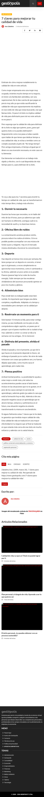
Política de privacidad (11, 744)
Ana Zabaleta (9, 26)
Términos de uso (9, 741)
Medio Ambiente (9, 774)
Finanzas (7, 769)
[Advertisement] (22, 57)
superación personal (10, 447)
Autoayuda (7, 14)
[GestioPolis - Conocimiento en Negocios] (9, 711)
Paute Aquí (7, 733)
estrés (29, 439)
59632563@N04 (34, 511)
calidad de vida (18, 439)
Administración (9, 755)
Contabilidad (8, 760)
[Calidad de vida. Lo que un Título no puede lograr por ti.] (22, 539)
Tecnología (7, 782)
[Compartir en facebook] (25, 30)
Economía (7, 763)
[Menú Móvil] (39, 3)
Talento (6, 780)
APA (3, 464)
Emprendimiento (9, 766)
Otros (6, 777)
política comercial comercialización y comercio (18, 443)
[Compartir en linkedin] (35, 30)
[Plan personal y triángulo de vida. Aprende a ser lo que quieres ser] (22, 577)
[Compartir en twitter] (30, 30)
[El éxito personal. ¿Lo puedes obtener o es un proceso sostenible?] (22, 616)
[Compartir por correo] (40, 30)
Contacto (7, 738)
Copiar (4, 484)
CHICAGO (17, 464)
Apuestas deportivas (11, 746)
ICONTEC (26, 464)
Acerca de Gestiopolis (11, 735)
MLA (9, 464)
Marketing (7, 771)
